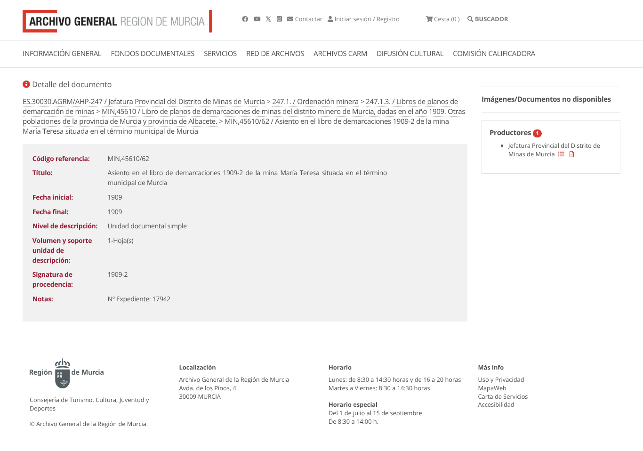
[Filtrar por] (561, 154)
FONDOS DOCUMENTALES (152, 53)
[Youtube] (258, 19)
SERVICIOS (220, 53)
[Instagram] (280, 19)
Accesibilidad (496, 404)
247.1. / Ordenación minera (315, 101)
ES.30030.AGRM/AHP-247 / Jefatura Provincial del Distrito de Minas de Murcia (144, 101)
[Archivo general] (117, 19)
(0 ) (447, 19)
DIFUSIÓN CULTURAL (410, 53)
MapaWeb (492, 388)
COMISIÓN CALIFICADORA (494, 53)
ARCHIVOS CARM (340, 53)
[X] (269, 19)
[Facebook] (245, 19)
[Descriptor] (572, 154)
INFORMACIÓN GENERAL (62, 53)
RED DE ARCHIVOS (275, 53)
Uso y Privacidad (501, 379)
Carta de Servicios (503, 396)
